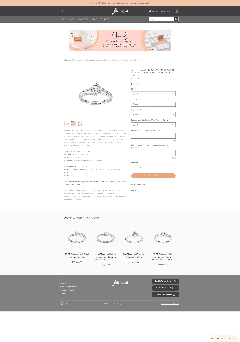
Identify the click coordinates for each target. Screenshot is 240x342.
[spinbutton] (137, 167)
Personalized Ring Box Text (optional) (145, 130)
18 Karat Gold (137, 99)
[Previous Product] (60, 237)
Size (133, 89)
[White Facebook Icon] (67, 11)
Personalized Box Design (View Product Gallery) (150, 120)
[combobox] (153, 93)
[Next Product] (179, 237)
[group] (120, 245)
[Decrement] (133, 167)
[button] (176, 11)
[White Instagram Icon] (62, 11)
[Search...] (176, 19)
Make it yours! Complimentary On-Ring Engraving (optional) (150, 146)
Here (98, 142)
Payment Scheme (138, 110)
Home (67, 60)
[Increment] (140, 167)
